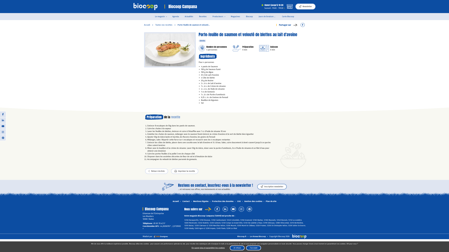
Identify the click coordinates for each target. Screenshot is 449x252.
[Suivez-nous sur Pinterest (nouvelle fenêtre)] (3, 138)
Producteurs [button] (217, 16)
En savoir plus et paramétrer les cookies (208, 248)
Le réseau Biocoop (258, 236)
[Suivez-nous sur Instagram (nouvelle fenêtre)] (3, 132)
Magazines (235, 16)
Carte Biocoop (288, 16)
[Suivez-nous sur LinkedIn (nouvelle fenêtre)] (3, 120)
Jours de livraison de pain (269, 16)
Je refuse (237, 248)
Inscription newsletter (273, 187)
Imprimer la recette (186, 171)
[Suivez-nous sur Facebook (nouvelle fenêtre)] (3, 114)
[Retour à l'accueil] (146, 6)
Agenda (175, 16)
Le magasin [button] (160, 16)
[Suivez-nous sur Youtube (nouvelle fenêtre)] (3, 126)
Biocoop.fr (241, 236)
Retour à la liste (158, 171)
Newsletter (307, 6)
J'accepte (253, 248)
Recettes (203, 16)
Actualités (189, 16)
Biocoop (249, 16)
